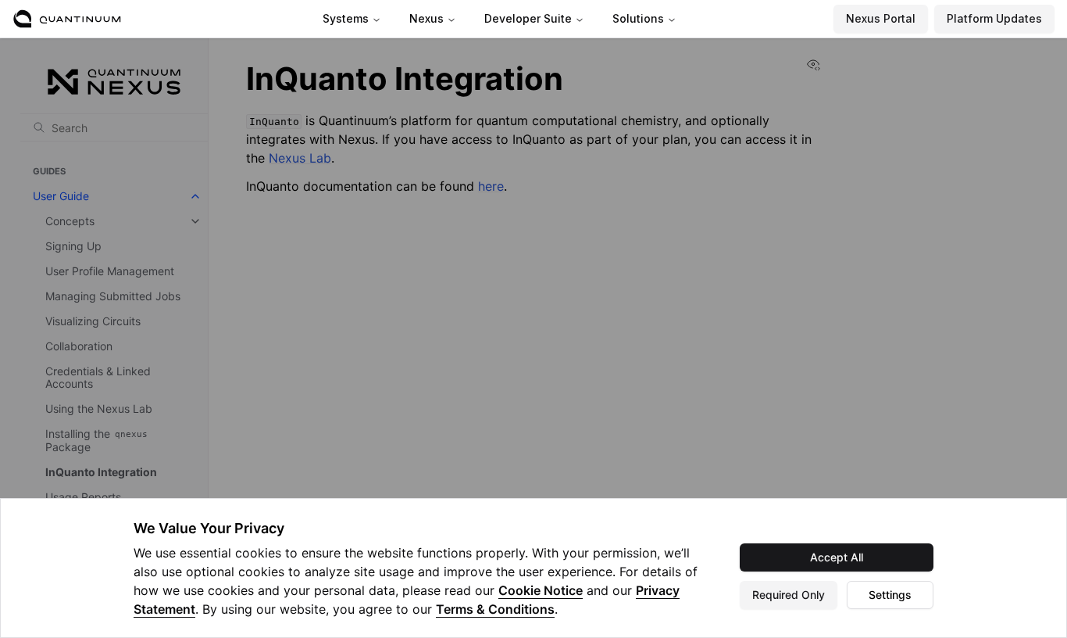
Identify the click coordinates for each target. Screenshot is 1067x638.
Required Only (788, 594)
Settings (890, 594)
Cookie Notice (540, 590)
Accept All (836, 557)
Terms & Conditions (495, 609)
